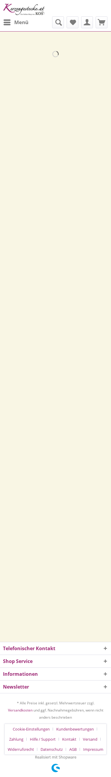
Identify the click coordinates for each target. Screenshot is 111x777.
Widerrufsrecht (21, 749)
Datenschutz (52, 749)
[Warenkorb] (101, 22)
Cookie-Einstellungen (31, 729)
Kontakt (69, 739)
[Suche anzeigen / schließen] (58, 22)
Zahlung (16, 739)
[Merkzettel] (72, 22)
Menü (21, 22)
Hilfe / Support (43, 739)
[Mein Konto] (87, 22)
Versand (90, 739)
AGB (73, 749)
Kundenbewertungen (75, 729)
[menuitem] (15, 22)
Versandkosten (20, 710)
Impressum (93, 749)
